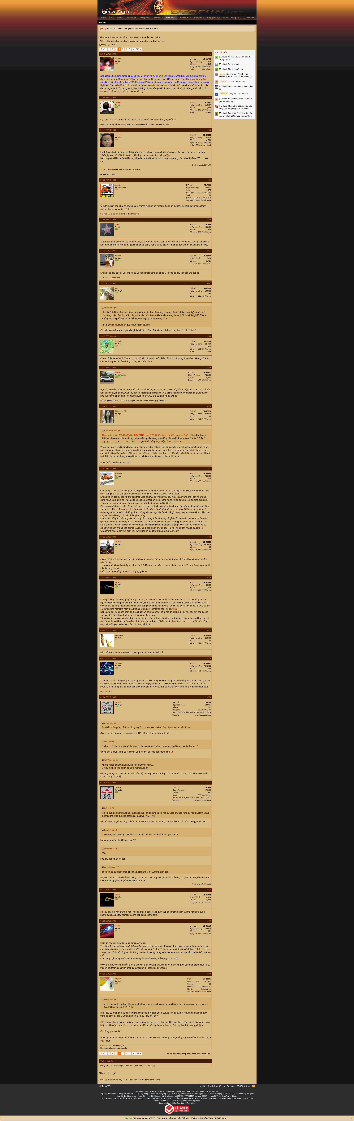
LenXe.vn (131, 17)
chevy (103, 45)
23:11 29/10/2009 (108, 336)
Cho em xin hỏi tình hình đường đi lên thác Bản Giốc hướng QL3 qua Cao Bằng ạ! (236, 75)
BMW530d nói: (110, 431)
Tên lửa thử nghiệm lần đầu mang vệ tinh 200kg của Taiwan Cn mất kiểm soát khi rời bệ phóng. (236, 114)
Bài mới (157, 17)
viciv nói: (108, 742)
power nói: (108, 723)
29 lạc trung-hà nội (203, 145)
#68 (209, 336)
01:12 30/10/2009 (108, 890)
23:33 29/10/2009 (108, 367)
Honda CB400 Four (233, 81)
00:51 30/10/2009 (108, 658)
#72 (209, 537)
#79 (209, 921)
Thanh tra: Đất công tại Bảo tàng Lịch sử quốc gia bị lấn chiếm (235, 107)
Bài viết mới (221, 52)
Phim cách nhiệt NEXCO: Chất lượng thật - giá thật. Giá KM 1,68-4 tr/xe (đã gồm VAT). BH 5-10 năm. (179, 1118)
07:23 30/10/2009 (108, 974)
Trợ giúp (231, 1086)
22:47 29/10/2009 (108, 130)
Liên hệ (202, 1086)
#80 (209, 974)
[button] (163, 17)
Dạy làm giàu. (229, 64)
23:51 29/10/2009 (108, 468)
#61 (209, 54)
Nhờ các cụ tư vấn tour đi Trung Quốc (234, 58)
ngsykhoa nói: (110, 867)
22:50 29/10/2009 (108, 180)
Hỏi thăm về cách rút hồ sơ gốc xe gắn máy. (235, 99)
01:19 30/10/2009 (108, 921)
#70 (209, 406)
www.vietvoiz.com (203, 200)
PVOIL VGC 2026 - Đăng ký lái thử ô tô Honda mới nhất (132, 29)
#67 (209, 283)
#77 (209, 782)
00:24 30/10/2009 (108, 630)
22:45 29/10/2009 (108, 97)
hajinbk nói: (109, 830)
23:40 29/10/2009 (108, 406)
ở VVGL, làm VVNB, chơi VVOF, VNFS (195, 712)
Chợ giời (211, 17)
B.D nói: (107, 808)
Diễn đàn (170, 17)
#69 (209, 367)
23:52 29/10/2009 (108, 577)
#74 (209, 630)
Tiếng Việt (106, 1086)
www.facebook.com (203, 715)
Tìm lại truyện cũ (231, 69)
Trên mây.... (206, 989)
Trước (103, 49)
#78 (209, 890)
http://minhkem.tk (107, 692)
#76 (209, 697)
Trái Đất (207, 113)
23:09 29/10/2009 (108, 283)
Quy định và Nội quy (216, 1086)
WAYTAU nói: (110, 760)
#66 (209, 251)
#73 (209, 577)
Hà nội (208, 351)
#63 (209, 130)
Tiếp (138, 49)
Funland (198, 17)
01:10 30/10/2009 (108, 782)
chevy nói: (108, 308)
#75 (209, 658)
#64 (209, 180)
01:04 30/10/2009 (108, 697)
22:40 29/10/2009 (108, 54)
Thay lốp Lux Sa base (234, 93)
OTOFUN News (243, 1086)
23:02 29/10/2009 (108, 251)
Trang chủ (145, 17)
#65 (209, 219)
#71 (209, 468)
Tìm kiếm (103, 22)
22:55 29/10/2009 (108, 219)
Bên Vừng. (206, 69)
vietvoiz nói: (109, 849)
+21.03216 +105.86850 (201, 198)
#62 (209, 97)
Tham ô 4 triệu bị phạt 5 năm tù (236, 87)
